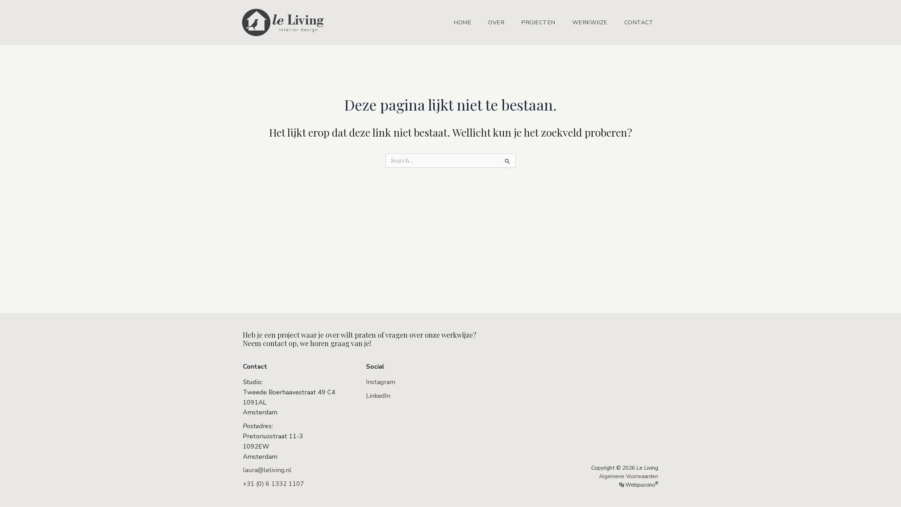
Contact (639, 22)
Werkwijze (589, 22)
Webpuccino (641, 484)
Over (496, 22)
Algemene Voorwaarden (628, 476)
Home (462, 22)
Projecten (538, 22)
